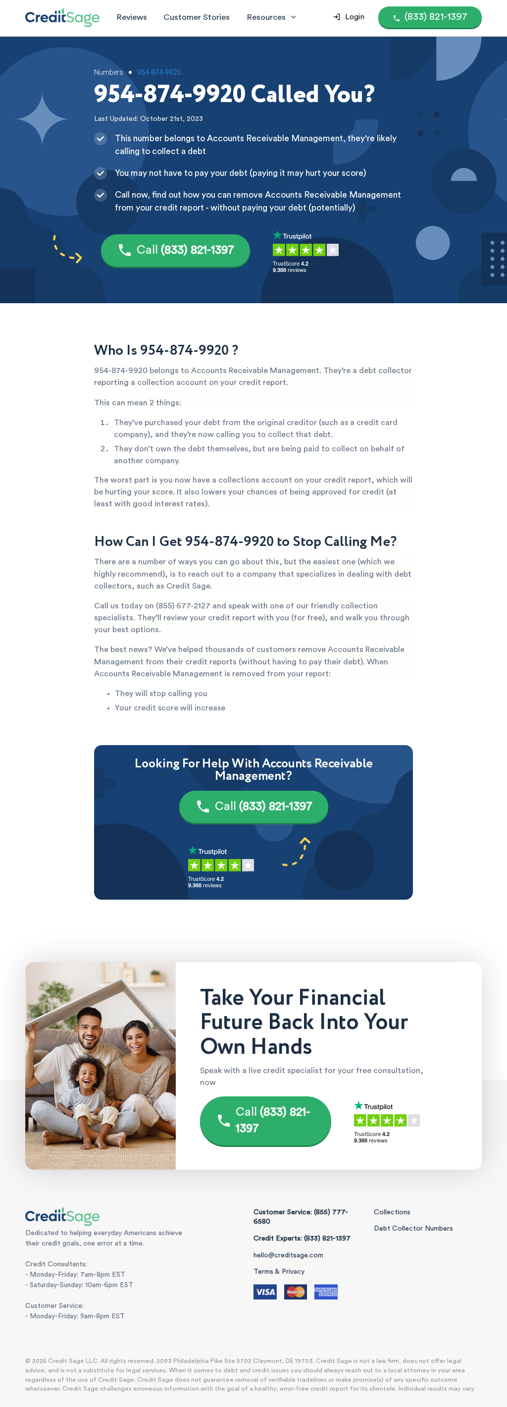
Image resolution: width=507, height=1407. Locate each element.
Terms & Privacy (279, 1271)
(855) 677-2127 (183, 606)
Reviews (131, 17)
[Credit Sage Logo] (62, 17)
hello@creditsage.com (288, 1255)
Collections (392, 1212)
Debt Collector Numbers (413, 1228)
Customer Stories (196, 17)
